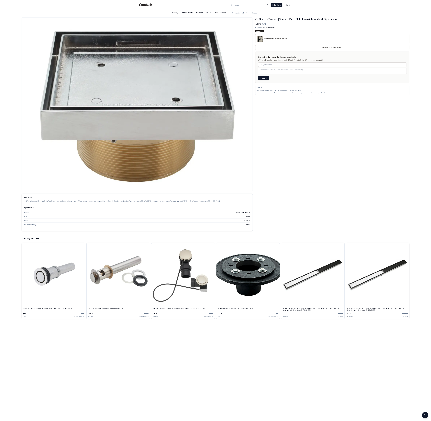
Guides (254, 13)
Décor (209, 13)
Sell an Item (276, 5)
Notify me (263, 78)
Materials (199, 13)
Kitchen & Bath (187, 13)
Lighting (175, 13)
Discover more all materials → (332, 47)
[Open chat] (425, 415)
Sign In (288, 5)
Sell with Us (236, 13)
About (244, 13)
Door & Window (220, 13)
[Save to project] (249, 21)
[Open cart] (267, 5)
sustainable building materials (315, 93)
